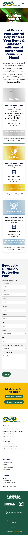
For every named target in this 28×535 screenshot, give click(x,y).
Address (5, 314)
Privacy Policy (11, 526)
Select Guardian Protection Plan (12, 345)
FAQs (5, 464)
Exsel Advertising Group (16, 531)
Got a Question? (7, 352)
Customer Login (8, 469)
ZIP (3, 337)
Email (4, 299)
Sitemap (18, 526)
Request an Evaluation (14, 397)
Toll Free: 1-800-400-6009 (14, 402)
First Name (6, 283)
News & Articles (8, 467)
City (3, 322)
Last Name (6, 291)
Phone (4, 306)
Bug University (8, 462)
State (4, 330)
